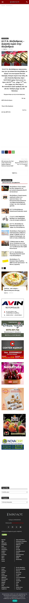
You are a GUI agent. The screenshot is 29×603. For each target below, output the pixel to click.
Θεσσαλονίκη (19, 559)
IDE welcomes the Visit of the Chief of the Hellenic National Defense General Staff (7, 164)
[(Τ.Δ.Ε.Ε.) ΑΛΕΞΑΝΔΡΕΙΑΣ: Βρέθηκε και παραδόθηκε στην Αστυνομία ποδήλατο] (5, 218)
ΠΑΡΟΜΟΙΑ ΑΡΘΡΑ (6, 180)
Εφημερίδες (18, 556)
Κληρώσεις (3, 570)
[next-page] (5, 268)
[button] (2, 2)
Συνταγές (18, 579)
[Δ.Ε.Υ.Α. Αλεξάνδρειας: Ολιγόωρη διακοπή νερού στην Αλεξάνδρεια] (5, 253)
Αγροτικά (3, 539)
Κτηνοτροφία (4, 575)
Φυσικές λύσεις (19, 587)
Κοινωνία (3, 572)
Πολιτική (18, 570)
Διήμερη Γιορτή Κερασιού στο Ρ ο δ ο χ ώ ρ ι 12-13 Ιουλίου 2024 (21, 164)
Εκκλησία (18, 546)
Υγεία (17, 584)
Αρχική (3, 5)
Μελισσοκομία (4, 579)
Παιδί (2, 585)
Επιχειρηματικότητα (20, 551)
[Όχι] (27, 597)
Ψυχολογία (18, 589)
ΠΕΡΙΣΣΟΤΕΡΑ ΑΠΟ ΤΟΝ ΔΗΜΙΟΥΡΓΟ (11, 182)
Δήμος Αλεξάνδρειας (20, 539)
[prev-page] (2, 268)
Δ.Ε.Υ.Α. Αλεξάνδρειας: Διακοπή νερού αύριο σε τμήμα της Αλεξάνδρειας (17, 225)
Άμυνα (2, 546)
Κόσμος (3, 574)
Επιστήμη (18, 549)
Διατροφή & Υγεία (19, 543)
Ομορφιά (3, 582)
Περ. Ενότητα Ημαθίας (20, 569)
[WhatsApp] (13, 152)
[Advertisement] (14, 21)
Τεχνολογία (18, 580)
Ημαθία (17, 557)
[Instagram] (12, 527)
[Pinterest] (9, 152)
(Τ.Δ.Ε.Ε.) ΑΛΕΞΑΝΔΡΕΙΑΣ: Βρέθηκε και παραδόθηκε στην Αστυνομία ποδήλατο (18, 218)
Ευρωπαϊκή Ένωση (20, 554)
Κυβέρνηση (3, 577)
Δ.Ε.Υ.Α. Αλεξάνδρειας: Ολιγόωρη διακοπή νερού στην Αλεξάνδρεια (17, 253)
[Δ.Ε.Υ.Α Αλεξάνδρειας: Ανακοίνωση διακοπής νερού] (5, 211)
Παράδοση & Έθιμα (5, 587)
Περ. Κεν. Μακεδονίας (20, 567)
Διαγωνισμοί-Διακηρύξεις (21, 541)
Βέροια (2, 556)
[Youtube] (20, 527)
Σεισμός (17, 575)
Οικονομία (3, 580)
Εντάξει (15, 600)
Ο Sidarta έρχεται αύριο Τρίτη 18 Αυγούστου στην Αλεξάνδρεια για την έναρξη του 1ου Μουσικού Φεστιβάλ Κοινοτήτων (18, 245)
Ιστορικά (3, 567)
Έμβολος (5, 49)
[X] (6, 152)
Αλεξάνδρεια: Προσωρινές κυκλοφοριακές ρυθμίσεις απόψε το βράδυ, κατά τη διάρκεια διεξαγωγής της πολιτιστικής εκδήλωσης (18, 234)
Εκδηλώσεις (18, 544)
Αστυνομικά (3, 554)
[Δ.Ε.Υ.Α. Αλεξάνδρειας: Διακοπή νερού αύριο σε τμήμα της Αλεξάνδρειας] (5, 225)
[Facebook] (2, 152)
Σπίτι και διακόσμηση (20, 577)
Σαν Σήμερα (18, 574)
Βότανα (3, 559)
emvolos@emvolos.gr (17, 523)
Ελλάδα (17, 548)
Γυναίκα (3, 561)
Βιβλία (2, 557)
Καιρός (2, 569)
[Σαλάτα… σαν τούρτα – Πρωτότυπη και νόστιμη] (14, 280)
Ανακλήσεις (3, 548)
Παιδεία (3, 584)
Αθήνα (2, 541)
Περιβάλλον (4, 589)
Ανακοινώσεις (4, 549)
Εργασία (17, 553)
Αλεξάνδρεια (9, 5)
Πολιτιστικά (18, 572)
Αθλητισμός (4, 543)
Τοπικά (17, 582)
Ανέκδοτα (3, 551)
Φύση (17, 585)
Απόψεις (3, 553)
